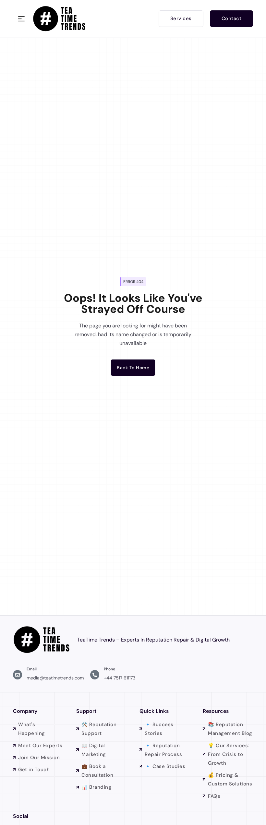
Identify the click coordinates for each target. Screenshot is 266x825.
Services (181, 18)
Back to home (133, 368)
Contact (232, 18)
